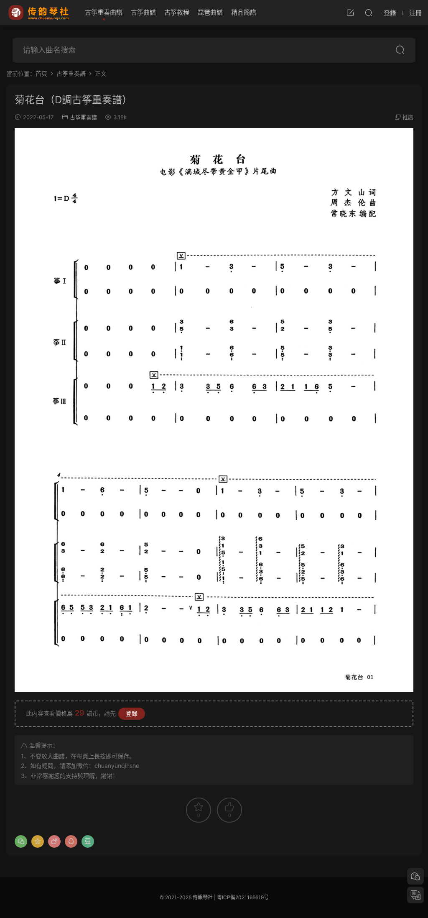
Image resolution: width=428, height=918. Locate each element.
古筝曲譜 (143, 12)
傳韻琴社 (39, 12)
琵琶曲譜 (210, 12)
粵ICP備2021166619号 (243, 897)
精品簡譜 (243, 12)
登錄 (132, 713)
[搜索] (368, 12)
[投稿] (350, 12)
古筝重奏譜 (83, 117)
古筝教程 (176, 12)
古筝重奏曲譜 (103, 12)
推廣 (408, 117)
